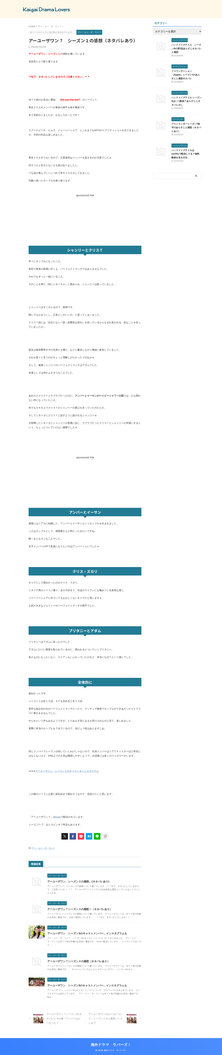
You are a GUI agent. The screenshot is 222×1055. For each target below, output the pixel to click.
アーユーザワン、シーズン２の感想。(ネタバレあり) (78, 881)
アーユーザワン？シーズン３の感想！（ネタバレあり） (79, 909)
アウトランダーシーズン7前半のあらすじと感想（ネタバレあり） (186, 127)
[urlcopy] (105, 836)
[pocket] (81, 836)
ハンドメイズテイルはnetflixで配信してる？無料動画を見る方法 (185, 154)
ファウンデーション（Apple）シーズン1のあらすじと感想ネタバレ (185, 75)
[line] (97, 836)
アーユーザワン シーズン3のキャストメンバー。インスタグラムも (87, 933)
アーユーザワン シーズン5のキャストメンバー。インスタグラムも (87, 985)
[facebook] (73, 836)
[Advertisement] (85, 219)
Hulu (58, 816)
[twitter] (64, 836)
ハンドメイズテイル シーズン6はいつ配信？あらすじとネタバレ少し (186, 101)
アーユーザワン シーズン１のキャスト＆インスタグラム (67, 771)
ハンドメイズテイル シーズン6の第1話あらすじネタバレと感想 (186, 48)
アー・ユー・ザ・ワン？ (43, 848)
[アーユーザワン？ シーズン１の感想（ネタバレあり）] (89, 836)
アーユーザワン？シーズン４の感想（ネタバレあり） (78, 961)
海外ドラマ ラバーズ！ (111, 1044)
